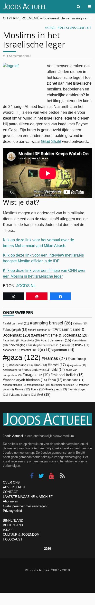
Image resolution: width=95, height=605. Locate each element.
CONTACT (10, 492)
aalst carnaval (17, 323)
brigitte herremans (47, 345)
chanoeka (12, 349)
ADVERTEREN (14, 487)
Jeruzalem (12, 369)
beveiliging (21, 345)
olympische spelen (65, 384)
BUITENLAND (13, 525)
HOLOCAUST (12, 539)
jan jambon (77, 365)
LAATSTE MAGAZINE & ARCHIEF (28, 497)
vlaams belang (23, 394)
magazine (37, 375)
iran (41, 365)
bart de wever (57, 340)
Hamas (55, 358)
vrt (44, 394)
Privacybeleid (12, 511)
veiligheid (57, 389)
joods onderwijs (37, 369)
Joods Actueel (13, 436)
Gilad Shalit (51, 141)
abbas (81, 323)
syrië (23, 389)
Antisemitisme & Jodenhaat (60, 335)
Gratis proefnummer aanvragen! (25, 506)
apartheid (11, 340)
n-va (56, 380)
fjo (44, 350)
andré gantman (40, 329)
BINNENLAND (13, 520)
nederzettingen (15, 384)
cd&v (83, 345)
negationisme (39, 384)
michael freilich (68, 375)
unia (38, 389)
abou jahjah (16, 329)
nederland (74, 380)
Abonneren (10, 501)
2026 (47, 548)
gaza (24, 357)
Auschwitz (31, 340)
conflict (30, 349)
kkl (59, 369)
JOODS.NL (26, 286)
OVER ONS (11, 482)
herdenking (22, 365)
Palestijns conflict (74, 28)
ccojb (69, 345)
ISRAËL (8, 530)
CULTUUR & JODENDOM (21, 534)
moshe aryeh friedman (26, 380)
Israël (51, 28)
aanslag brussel (52, 323)
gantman (63, 350)
